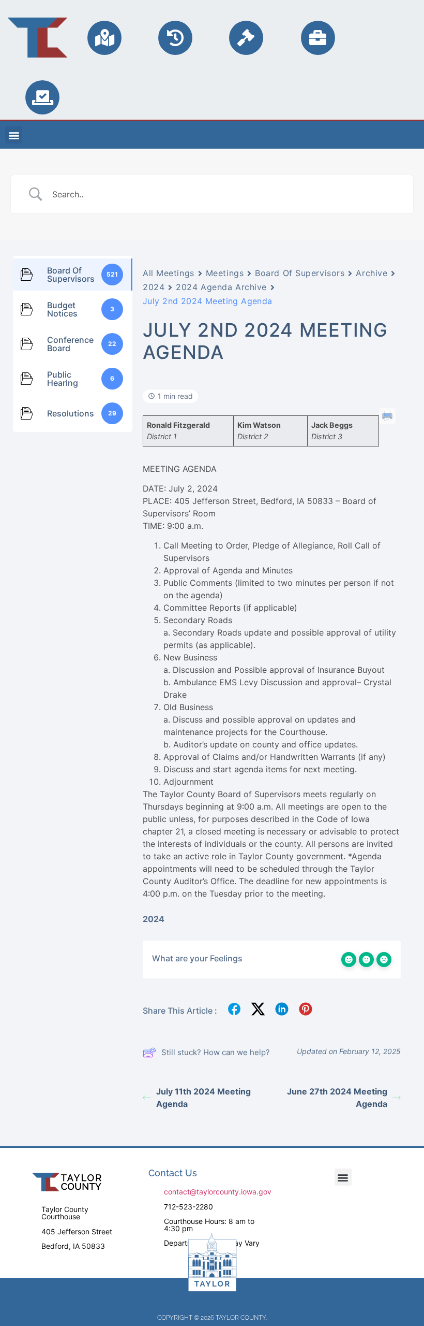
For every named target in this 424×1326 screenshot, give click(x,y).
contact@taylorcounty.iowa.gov (217, 1191)
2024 (153, 287)
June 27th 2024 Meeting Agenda (337, 1097)
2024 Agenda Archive (221, 287)
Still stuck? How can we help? (215, 1052)
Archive (371, 273)
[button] (13, 134)
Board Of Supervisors (299, 273)
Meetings (225, 273)
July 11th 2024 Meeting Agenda (203, 1097)
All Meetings (168, 273)
